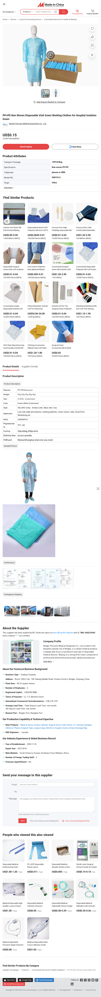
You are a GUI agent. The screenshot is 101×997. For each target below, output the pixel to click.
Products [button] (26, 11)
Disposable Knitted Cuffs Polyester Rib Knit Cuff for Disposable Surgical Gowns (38, 229)
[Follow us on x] (85, 980)
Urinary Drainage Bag (78, 728)
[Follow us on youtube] (93, 980)
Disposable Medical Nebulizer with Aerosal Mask (85, 906)
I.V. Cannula (78, 724)
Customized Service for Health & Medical (60, 19)
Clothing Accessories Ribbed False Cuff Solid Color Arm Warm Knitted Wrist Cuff (37, 347)
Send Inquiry (26, 146)
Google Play (25, 980)
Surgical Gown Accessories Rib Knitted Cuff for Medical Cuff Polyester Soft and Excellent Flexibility (61, 347)
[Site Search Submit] (63, 12)
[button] (4, 4)
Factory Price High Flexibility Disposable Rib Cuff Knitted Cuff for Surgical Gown (62, 229)
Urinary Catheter (41, 724)
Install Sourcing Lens (15, 984)
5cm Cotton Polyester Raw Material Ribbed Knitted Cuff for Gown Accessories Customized (37, 268)
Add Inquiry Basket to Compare (51, 102)
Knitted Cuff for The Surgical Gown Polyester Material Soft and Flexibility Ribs (62, 307)
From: (14, 784)
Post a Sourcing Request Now (75, 821)
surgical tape (39, 728)
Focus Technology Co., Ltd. (32, 990)
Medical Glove (26, 724)
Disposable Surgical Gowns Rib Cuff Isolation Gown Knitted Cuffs (13, 268)
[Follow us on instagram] (89, 980)
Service (13, 19)
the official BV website (63, 632)
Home (5, 19)
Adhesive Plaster (13, 728)
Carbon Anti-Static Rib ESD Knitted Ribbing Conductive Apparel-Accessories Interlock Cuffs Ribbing (12, 229)
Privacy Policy (91, 990)
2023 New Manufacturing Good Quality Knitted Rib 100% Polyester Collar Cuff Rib (14, 347)
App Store (9, 980)
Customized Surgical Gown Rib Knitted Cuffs (61, 268)
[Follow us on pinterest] (96, 980)
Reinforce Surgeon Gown (57, 728)
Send (23, 820)
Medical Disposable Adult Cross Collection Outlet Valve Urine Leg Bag (37, 945)
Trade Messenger (44, 980)
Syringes (88, 724)
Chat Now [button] (76, 147)
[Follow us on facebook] (81, 980)
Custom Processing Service (30, 19)
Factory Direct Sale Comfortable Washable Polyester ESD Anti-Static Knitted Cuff (86, 229)
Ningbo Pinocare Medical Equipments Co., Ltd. (28, 123)
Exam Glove (67, 724)
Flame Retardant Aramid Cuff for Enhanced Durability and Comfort (38, 307)
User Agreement (64, 990)
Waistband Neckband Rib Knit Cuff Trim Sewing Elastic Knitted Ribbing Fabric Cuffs (86, 307)
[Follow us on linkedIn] (72, 984)
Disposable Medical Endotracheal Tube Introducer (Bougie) (11, 867)
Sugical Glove (55, 724)
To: (16, 791)
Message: (13, 798)
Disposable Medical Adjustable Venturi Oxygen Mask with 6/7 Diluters (62, 906)
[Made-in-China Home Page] (50, 4)
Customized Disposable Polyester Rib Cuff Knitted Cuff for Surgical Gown (86, 268)
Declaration (78, 990)
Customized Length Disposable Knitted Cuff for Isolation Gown (12, 307)
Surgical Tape (27, 728)
